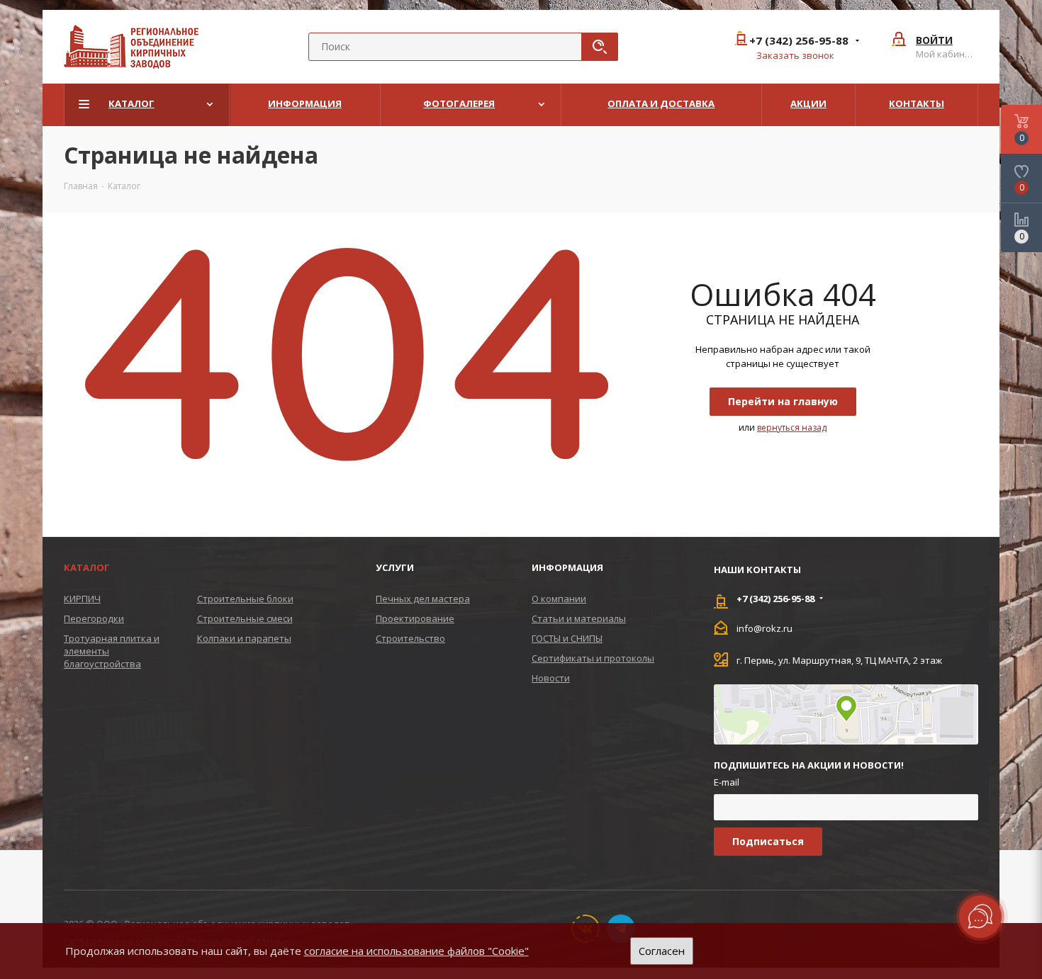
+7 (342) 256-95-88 (798, 40)
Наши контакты (757, 569)
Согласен (662, 951)
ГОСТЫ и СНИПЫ (567, 638)
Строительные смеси (245, 618)
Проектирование (415, 618)
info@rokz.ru (764, 627)
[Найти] (599, 47)
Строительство (410, 638)
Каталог (87, 567)
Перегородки (94, 618)
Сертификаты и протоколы (593, 658)
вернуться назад (792, 427)
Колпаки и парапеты (244, 638)
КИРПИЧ (82, 598)
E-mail (726, 782)
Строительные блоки (245, 598)
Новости (551, 678)
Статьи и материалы (579, 618)
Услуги (395, 567)
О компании (559, 598)
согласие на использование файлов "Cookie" (416, 951)
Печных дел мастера (423, 598)
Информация (567, 567)
